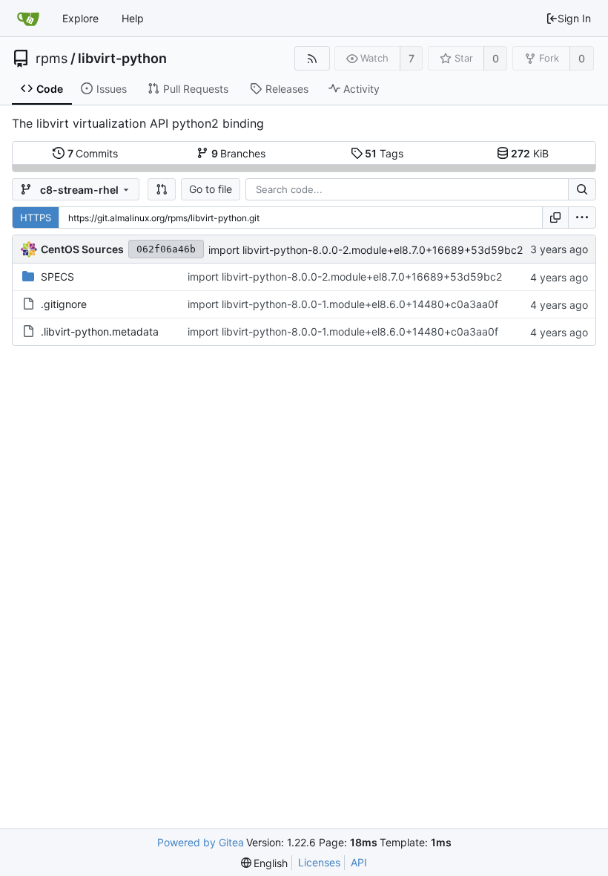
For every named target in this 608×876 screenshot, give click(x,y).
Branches (238, 153)
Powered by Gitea (200, 842)
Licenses (319, 862)
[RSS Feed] (311, 58)
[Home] (28, 18)
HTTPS (35, 217)
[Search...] (582, 189)
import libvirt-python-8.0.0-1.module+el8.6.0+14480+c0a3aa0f (343, 304)
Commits (93, 153)
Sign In (574, 18)
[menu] (582, 217)
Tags (384, 153)
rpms (51, 58)
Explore (80, 18)
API (359, 862)
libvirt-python (122, 58)
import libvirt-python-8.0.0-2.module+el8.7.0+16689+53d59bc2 (365, 249)
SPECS (57, 276)
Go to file (210, 189)
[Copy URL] (555, 217)
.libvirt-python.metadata (100, 331)
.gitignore (64, 304)
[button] (162, 189)
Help (133, 18)
